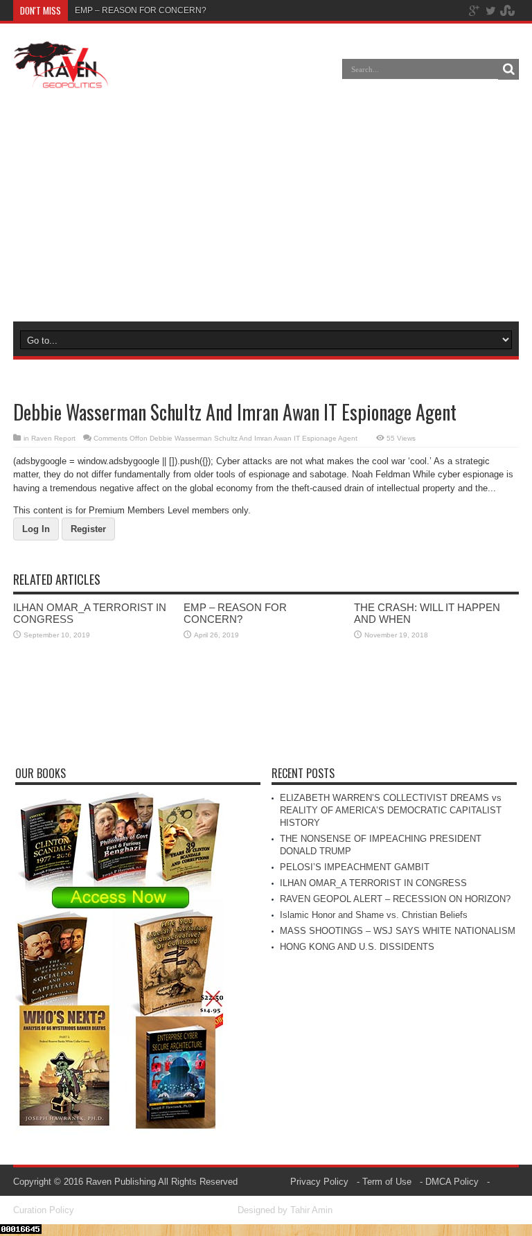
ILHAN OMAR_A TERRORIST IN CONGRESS (373, 883)
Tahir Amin (311, 1210)
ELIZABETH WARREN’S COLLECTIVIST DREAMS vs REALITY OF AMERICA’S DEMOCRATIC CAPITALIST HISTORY (391, 810)
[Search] (508, 69)
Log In (36, 529)
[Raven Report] (61, 79)
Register (88, 529)
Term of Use (386, 1181)
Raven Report (53, 438)
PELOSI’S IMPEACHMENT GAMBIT (354, 867)
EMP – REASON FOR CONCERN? (140, 10)
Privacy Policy (319, 1181)
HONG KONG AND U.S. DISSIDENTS (357, 947)
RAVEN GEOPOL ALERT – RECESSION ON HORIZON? (395, 899)
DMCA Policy (452, 1181)
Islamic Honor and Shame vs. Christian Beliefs (374, 915)
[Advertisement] (265, 207)
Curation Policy (43, 1210)
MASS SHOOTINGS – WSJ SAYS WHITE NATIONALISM (397, 931)
